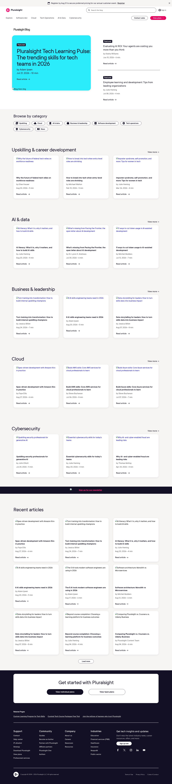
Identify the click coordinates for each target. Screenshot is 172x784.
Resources (69, 747)
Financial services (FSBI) (100, 739)
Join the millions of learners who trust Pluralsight (102, 716)
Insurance (94, 747)
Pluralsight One (45, 750)
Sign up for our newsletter (90, 490)
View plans (17, 754)
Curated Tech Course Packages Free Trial (64, 716)
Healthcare (95, 743)
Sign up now (124, 743)
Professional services (21, 758)
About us (68, 736)
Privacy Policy (140, 774)
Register (121, 3)
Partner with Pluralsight (48, 743)
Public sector (96, 754)
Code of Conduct (153, 774)
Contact (16, 736)
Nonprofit (94, 750)
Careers (68, 739)
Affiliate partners (45, 747)
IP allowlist (17, 743)
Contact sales (139, 18)
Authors (42, 754)
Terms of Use (129, 774)
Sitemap (16, 747)
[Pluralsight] (14, 10)
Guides (42, 736)
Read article (22, 79)
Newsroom (69, 743)
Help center (18, 739)
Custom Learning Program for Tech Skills (29, 716)
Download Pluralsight (21, 750)
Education (95, 736)
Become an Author (46, 739)
